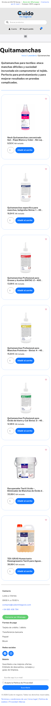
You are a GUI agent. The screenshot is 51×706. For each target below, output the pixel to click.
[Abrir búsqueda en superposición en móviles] (25, 22)
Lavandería (32, 56)
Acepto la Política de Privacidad (19, 683)
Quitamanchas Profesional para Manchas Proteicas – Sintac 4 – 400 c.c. (25, 350)
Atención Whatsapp (31, 2)
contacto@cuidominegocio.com (16, 605)
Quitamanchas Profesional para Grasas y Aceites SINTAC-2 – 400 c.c (24, 280)
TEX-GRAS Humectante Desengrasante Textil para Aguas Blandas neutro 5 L (24, 561)
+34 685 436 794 (10, 609)
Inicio (24, 56)
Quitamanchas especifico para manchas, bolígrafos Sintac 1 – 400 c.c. (25, 210)
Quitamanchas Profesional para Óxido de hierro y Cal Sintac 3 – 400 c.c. (25, 420)
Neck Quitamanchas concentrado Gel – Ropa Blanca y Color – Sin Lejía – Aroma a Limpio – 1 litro (25, 139)
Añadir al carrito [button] (24, 150)
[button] (26, 36)
